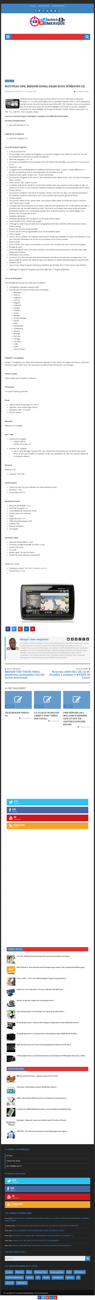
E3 (78, 1277)
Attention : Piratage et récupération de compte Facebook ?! (42, 1235)
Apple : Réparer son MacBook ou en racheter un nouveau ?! (42, 1245)
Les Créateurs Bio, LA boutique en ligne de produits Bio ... (41, 1011)
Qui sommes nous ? (58, 6)
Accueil (32, 6)
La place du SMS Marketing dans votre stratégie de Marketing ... (44, 1109)
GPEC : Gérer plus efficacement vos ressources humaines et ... (42, 1098)
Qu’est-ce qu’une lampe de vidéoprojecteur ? (36, 1000)
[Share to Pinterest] (32, 630)
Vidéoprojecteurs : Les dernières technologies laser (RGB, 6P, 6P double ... (47, 1033)
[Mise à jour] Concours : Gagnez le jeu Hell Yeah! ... (38, 1076)
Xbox (29, 1272)
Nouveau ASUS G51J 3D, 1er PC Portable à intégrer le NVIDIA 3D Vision (69, 674)
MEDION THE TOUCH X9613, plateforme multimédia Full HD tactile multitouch (24, 674)
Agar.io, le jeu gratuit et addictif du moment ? (36, 1240)
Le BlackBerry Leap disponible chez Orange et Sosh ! (38, 1230)
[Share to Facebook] (7, 630)
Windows (70, 1277)
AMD (69, 1272)
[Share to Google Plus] (20, 630)
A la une (9, 1272)
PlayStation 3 (21, 1283)
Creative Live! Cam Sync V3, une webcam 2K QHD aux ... (41, 989)
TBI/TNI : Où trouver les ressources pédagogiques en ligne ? (42, 1131)
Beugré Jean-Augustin (14, 91)
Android (30, 1277)
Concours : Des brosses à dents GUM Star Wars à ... (37, 1087)
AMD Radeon (79, 1272)
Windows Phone (41, 1272)
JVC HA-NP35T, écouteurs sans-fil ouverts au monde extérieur (43, 956)
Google (46, 1277)
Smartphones (57, 1277)
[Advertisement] (47, 58)
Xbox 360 (9, 1283)
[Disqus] (47, 762)
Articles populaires (16, 1069)
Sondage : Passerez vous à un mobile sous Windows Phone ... (42, 1120)
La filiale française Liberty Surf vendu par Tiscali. (46, 715)
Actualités (9, 81)
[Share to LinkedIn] (26, 630)
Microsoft (19, 1272)
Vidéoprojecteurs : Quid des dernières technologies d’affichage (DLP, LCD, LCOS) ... (51, 1056)
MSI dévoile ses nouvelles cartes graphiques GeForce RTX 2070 (44, 1044)
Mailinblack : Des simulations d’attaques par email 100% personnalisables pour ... (51, 967)
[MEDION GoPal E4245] (47, 622)
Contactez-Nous (43, 6)
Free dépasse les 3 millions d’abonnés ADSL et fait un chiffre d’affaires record (75, 718)
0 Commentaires (82, 91)
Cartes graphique (57, 1272)
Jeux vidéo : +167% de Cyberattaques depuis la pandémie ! (41, 978)
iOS (38, 1277)
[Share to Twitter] (14, 630)
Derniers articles (15, 949)
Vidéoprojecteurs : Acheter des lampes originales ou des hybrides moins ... (48, 1022)
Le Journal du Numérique (24, 1293)
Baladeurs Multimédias (14, 1277)
